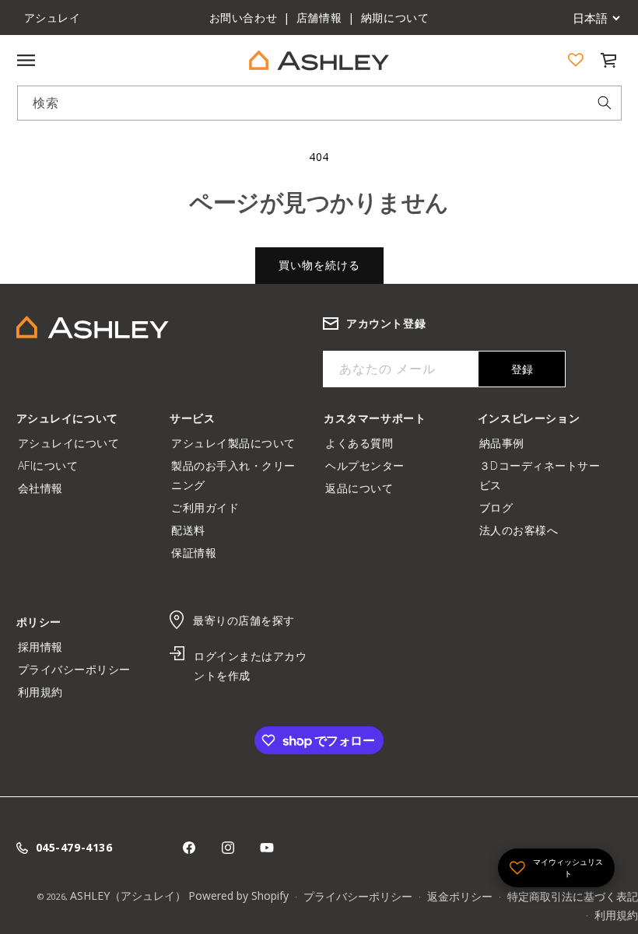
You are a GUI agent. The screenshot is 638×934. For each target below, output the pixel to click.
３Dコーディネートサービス (540, 475)
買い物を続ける (319, 264)
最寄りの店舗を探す (244, 620)
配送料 (188, 530)
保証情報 (193, 552)
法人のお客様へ (519, 530)
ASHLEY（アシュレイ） (128, 895)
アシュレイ (52, 17)
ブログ (501, 507)
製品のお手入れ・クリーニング (233, 475)
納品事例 (507, 443)
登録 (522, 369)
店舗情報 (319, 17)
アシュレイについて (69, 443)
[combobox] (319, 103)
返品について (365, 488)
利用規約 (40, 691)
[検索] (604, 103)
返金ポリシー (460, 896)
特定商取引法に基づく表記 (572, 896)
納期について (395, 17)
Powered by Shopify (238, 895)
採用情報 (46, 646)
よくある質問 (365, 443)
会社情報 (40, 488)
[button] (608, 60)
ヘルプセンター (370, 465)
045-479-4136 (74, 847)
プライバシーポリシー (80, 669)
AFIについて (48, 465)
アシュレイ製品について (233, 443)
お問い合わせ (243, 17)
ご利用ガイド (211, 507)
